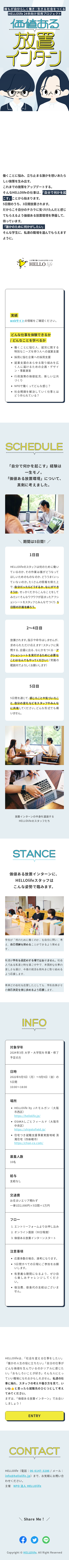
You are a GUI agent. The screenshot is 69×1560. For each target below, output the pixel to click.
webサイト (17, 320)
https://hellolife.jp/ (27, 1116)
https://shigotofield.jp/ (30, 1129)
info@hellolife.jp (17, 1476)
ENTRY (34, 1415)
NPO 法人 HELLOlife (27, 1486)
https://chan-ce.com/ (28, 1143)
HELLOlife (29, 1552)
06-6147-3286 (40, 1471)
